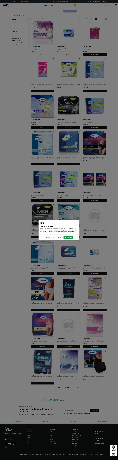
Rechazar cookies (50, 237)
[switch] (113, 455)
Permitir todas (68, 237)
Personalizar (59, 237)
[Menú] (116, 445)
